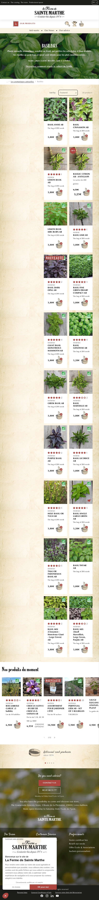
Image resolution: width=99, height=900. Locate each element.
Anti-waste (34, 30)
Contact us (5, 2)
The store (24, 2)
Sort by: (53, 93)
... (7, 82)
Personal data (22, 892)
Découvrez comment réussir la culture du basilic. (49, 67)
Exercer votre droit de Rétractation (68, 892)
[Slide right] (54, 737)
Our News (49, 30)
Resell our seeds (77, 843)
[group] (49, 754)
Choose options (39, 726)
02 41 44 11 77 (49, 790)
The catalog (15, 2)
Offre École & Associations (82, 847)
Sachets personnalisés (79, 851)
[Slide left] (44, 737)
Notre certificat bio (78, 840)
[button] (24, 24)
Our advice (64, 30)
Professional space (36, 2)
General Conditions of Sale (41, 892)
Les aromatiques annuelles (22, 82)
